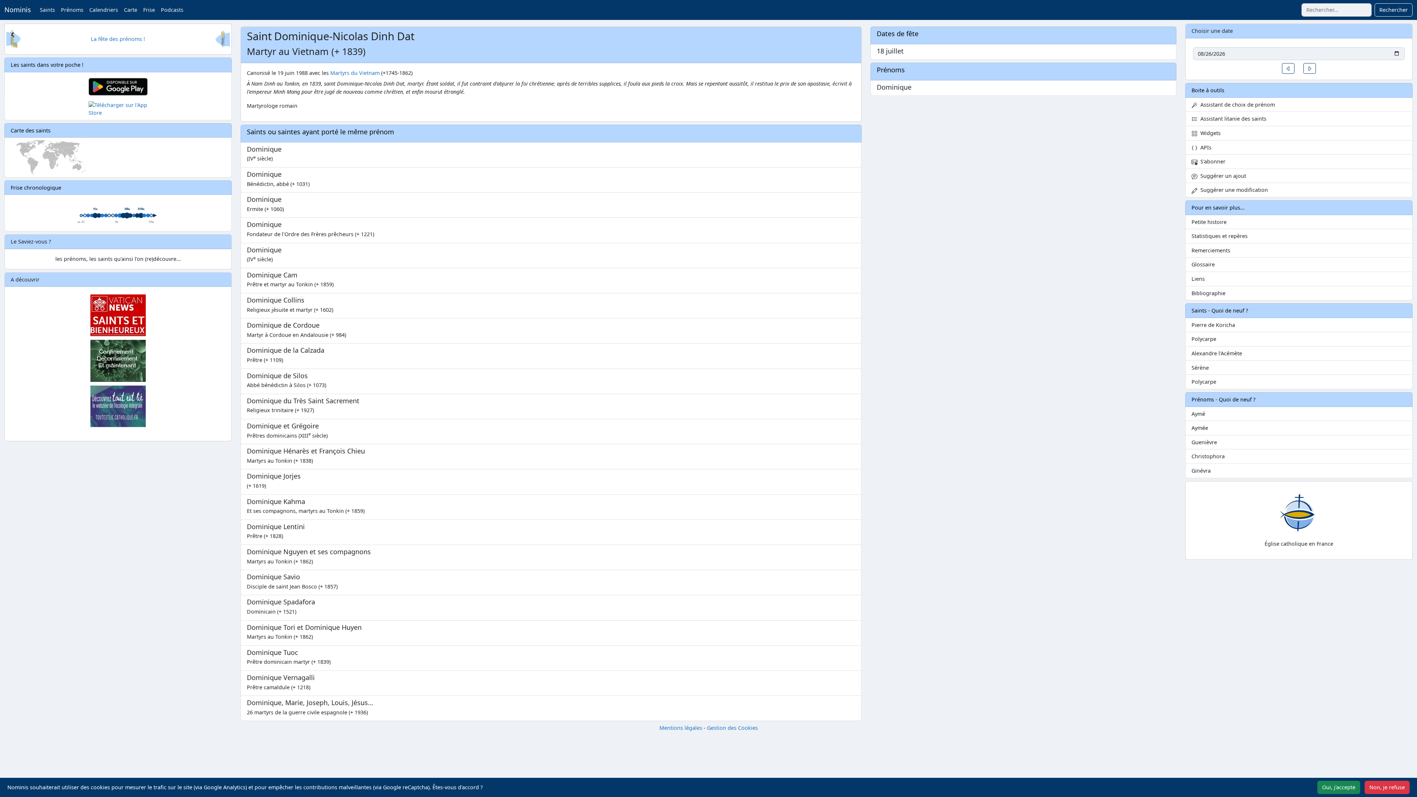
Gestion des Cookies (732, 727)
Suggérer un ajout (1221, 175)
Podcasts (172, 9)
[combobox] (1336, 10)
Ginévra (1201, 470)
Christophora (1208, 456)
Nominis (17, 9)
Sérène (1200, 367)
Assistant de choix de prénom (1236, 104)
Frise (149, 9)
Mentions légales (680, 727)
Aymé (1198, 413)
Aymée (1200, 427)
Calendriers (103, 9)
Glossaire (1203, 264)
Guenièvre (1204, 442)
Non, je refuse (1387, 787)
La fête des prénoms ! (118, 38)
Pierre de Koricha (1213, 324)
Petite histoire (1209, 221)
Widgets (1209, 133)
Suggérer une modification (1232, 189)
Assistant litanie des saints (1231, 118)
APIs (1204, 147)
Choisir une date (1212, 30)
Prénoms (72, 9)
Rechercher (1393, 9)
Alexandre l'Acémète (1217, 353)
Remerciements (1211, 250)
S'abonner (1211, 161)
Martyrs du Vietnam (355, 72)
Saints (47, 9)
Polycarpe (1204, 338)
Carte (130, 9)
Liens (1198, 278)
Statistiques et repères (1220, 235)
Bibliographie (1208, 293)
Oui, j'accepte (1338, 787)
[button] (1288, 68)
